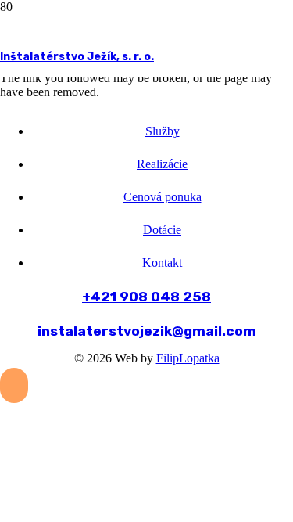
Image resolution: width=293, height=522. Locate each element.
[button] (14, 385)
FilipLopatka (188, 358)
